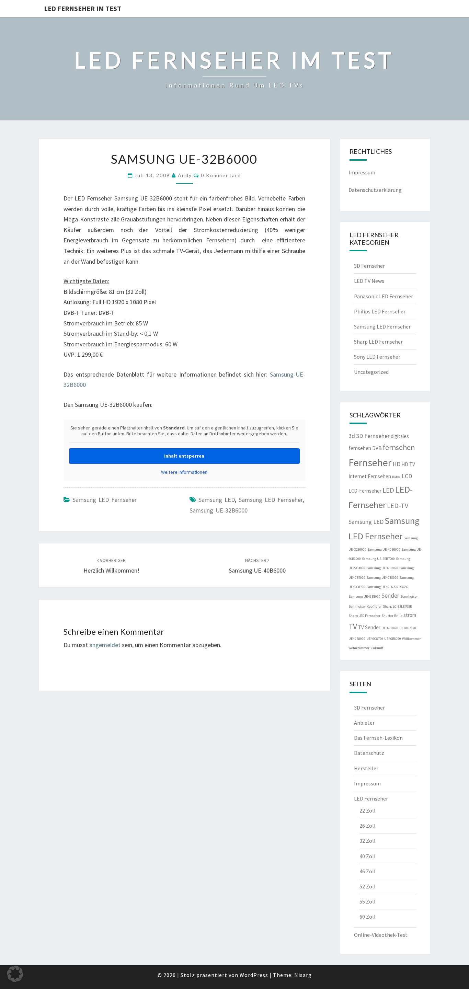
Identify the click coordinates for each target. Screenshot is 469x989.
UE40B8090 (356, 638)
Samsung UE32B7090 (382, 568)
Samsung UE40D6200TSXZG (387, 587)
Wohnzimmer (358, 648)
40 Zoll (367, 856)
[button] (15, 974)
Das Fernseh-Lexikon (378, 737)
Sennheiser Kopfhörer (365, 606)
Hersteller (366, 768)
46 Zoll (367, 871)
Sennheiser (409, 596)
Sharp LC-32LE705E (397, 606)
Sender (390, 595)
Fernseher (369, 462)
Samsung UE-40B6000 (383, 549)
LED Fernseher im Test (82, 8)
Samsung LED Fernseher (104, 500)
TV (352, 626)
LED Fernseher (371, 798)
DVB (377, 448)
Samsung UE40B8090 (382, 577)
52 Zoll (367, 886)
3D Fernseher (369, 265)
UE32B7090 (389, 628)
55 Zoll (367, 901)
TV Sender (369, 627)
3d (351, 436)
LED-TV (397, 505)
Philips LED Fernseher (379, 311)
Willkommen (412, 638)
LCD (407, 476)
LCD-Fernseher (364, 490)
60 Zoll (367, 916)
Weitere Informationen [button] (184, 472)
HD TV (408, 464)
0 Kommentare (221, 175)
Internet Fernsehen (369, 476)
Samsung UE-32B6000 (219, 510)
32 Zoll (367, 840)
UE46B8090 (392, 638)
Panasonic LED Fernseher (383, 296)
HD (396, 464)
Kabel (396, 477)
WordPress (254, 974)
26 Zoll (367, 825)
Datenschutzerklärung (375, 189)
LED (388, 490)
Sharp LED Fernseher (378, 341)
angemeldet (105, 645)
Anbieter (364, 722)
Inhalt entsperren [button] (184, 456)
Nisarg (303, 974)
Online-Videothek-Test (381, 934)
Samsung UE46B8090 (364, 596)
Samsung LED (216, 500)
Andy (185, 175)
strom (409, 615)
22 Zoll (367, 810)
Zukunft (376, 648)
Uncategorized (371, 371)
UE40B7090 (407, 628)
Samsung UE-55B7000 (378, 558)
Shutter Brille (391, 615)
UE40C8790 (374, 638)
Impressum (361, 172)
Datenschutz (369, 752)
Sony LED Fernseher (377, 356)
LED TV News (369, 280)
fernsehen (399, 447)
